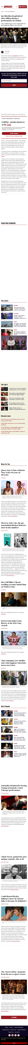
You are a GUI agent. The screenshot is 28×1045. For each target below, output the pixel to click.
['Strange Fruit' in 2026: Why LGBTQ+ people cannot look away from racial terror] (7, 746)
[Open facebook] (9, 1035)
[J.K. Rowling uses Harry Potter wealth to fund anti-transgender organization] (4, 403)
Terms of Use (3, 1039)
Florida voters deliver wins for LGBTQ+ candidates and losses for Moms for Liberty (20, 317)
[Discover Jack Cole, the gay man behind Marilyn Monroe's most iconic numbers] (14, 540)
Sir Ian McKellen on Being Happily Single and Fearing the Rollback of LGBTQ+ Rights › (12, 428)
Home (2, 11)
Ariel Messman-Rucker (6, 977)
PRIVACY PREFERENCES (22, 1029)
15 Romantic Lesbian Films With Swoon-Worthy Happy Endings (17, 393)
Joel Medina (4, 589)
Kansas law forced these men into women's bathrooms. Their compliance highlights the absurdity (20, 723)
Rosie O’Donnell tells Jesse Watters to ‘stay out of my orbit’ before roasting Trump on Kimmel (19, 740)
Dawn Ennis (4, 477)
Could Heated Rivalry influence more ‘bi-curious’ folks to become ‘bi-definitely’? (14, 898)
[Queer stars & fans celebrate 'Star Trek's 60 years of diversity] (14, 487)
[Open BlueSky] (12, 1035)
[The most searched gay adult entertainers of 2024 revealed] (4, 398)
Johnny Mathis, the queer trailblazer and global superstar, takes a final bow (17, 409)
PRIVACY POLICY (14, 1029)
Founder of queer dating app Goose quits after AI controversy (20, 755)
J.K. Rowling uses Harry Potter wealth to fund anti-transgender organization (17, 404)
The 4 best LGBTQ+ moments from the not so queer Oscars (13, 973)
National (16, 305)
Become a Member (14, 133)
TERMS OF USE (11, 1032)
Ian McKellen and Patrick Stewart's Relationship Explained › (13, 424)
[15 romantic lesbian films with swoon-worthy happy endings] (4, 394)
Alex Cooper (8, 51)
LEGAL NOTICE (17, 1032)
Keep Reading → (14, 516)
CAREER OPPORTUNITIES (18, 1027)
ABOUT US (11, 1027)
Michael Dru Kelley (5, 904)
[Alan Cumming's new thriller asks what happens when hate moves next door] (14, 677)
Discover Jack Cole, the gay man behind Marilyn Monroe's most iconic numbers (13, 525)
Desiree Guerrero (5, 530)
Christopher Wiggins (5, 793)
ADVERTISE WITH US (6, 1029)
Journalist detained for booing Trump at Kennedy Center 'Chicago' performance (14, 787)
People (15, 330)
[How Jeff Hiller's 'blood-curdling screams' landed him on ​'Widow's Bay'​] (14, 599)
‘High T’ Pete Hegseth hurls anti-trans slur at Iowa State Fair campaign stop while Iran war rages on (20, 731)
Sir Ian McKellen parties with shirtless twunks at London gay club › (13, 432)
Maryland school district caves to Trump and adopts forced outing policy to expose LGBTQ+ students (20, 715)
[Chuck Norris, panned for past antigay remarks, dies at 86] (14, 871)
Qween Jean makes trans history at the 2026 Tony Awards (11, 623)
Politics (16, 719)
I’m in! (14, 85)
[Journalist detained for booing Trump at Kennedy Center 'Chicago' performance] (14, 802)
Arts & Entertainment (10, 11)
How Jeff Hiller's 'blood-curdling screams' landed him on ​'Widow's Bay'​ (13, 584)
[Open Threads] (15, 1035)
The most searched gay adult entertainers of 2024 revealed (16, 398)
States (15, 321)
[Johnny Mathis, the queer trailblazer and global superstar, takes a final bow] (4, 408)
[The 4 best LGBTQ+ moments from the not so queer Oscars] (14, 986)
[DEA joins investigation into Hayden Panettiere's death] (7, 332)
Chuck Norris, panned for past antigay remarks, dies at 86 (14, 857)
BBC (18, 66)
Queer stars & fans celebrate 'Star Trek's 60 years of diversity (13, 472)
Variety (3, 156)
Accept (14, 1043)
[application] (14, 343)
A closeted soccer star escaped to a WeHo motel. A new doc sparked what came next (17, 390)
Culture (16, 735)
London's (19, 59)
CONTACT (6, 1027)
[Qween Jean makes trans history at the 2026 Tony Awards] (14, 638)
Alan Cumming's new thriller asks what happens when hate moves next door (13, 662)
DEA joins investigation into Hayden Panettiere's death (20, 333)
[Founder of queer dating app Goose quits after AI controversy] (7, 754)
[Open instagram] (18, 1035)
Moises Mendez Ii (5, 628)
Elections (16, 313)
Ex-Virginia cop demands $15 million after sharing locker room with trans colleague (20, 325)
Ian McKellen (15, 55)
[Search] (17, 7)
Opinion (15, 743)
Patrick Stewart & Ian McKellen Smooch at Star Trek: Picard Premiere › (13, 420)
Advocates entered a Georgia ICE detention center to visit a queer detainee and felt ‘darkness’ (19, 310)
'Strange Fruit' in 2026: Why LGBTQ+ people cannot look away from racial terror (20, 747)
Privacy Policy (20, 1038)
